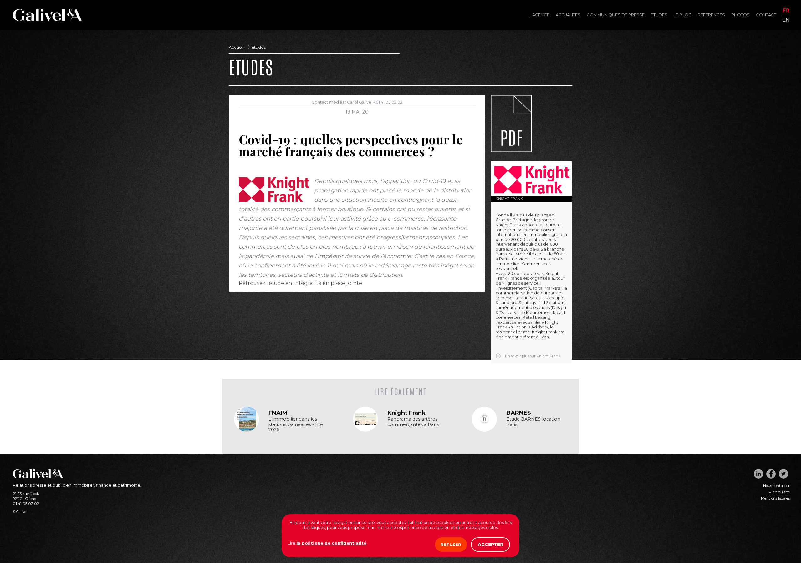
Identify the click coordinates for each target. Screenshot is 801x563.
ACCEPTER (490, 544)
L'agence (539, 14)
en (786, 19)
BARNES (518, 412)
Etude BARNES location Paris (533, 422)
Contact (766, 14)
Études (659, 14)
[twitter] (783, 474)
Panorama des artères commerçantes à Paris (413, 422)
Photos (740, 14)
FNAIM (278, 412)
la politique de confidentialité (331, 542)
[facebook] (771, 474)
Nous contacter (776, 486)
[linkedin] (758, 474)
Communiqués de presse (616, 14)
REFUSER (451, 544)
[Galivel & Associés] (47, 19)
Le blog (682, 14)
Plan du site (779, 492)
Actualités (568, 14)
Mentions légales (775, 498)
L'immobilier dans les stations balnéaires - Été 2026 (295, 425)
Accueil (236, 47)
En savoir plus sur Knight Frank (532, 356)
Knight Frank (509, 198)
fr (786, 10)
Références (711, 14)
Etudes (259, 47)
